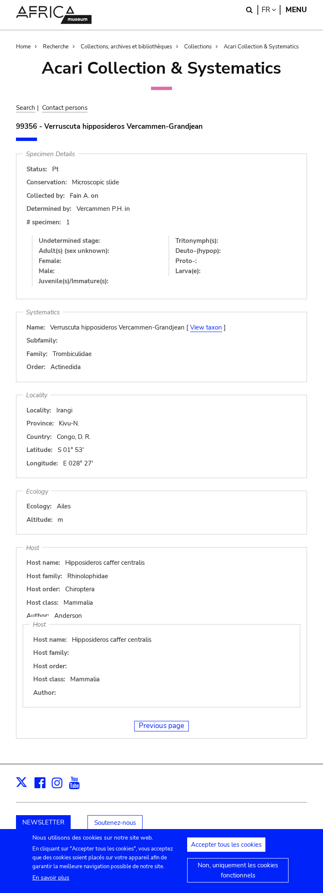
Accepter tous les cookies (226, 844)
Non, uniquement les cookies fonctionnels (238, 870)
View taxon (206, 327)
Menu (296, 10)
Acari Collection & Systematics (261, 46)
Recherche (56, 46)
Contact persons (64, 108)
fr (271, 10)
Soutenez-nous (115, 823)
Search (25, 108)
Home (23, 46)
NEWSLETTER (43, 822)
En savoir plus (50, 877)
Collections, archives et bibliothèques (126, 46)
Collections (198, 46)
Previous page (161, 726)
